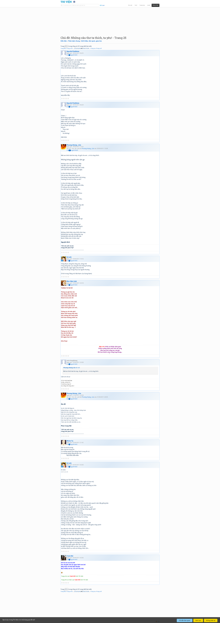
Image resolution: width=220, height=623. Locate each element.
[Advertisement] (110, 20)
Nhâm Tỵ (70, 441)
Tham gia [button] (142, 5)
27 (85, 48)
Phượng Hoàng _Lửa (74, 145)
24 (79, 48)
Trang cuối (99, 48)
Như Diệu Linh (72, 281)
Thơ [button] (136, 5)
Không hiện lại (210, 620)
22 (75, 48)
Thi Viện (66, 1)
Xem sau (198, 620)
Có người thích (72, 55)
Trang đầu (63, 48)
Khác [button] (148, 5)
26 (83, 48)
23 (77, 48)
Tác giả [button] (130, 5)
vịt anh (69, 257)
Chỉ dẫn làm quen (184, 620)
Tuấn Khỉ (70, 556)
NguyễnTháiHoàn (73, 51)
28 (88, 48)
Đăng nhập (155, 5)
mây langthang (72, 360)
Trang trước (70, 48)
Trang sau (93, 48)
